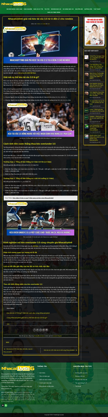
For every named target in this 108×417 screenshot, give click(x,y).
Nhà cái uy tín (38, 9)
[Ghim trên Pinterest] (43, 330)
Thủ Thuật (97, 9)
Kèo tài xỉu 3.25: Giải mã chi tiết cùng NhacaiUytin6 (59, 350)
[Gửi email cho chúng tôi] (2, 405)
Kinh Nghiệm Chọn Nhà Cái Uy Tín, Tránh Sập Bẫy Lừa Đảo (97, 94)
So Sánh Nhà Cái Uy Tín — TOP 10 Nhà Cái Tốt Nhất (97, 102)
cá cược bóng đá (57, 336)
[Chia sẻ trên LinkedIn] (46, 330)
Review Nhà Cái (56, 9)
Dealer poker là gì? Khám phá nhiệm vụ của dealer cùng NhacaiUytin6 (97, 138)
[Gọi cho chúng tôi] (5, 405)
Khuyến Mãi (79, 9)
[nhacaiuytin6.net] (14, 3)
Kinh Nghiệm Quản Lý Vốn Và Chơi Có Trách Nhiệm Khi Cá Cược (96, 85)
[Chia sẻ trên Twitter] (37, 330)
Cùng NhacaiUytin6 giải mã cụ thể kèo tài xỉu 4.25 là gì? (27, 318)
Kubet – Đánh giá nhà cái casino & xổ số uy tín (97, 110)
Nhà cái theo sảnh (54, 12)
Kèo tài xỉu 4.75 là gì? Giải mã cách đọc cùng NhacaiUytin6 (28, 313)
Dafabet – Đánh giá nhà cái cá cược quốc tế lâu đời (97, 118)
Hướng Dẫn (88, 9)
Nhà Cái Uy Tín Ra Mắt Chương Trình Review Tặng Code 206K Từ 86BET (97, 76)
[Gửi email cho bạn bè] (40, 330)
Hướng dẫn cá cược (39, 336)
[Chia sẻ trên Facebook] (34, 330)
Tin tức (47, 9)
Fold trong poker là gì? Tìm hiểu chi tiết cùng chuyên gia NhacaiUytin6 (96, 127)
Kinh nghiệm (28, 9)
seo (49, 23)
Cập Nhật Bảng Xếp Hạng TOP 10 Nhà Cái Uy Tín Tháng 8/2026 (96, 66)
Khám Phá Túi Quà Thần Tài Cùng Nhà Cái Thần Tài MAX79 (97, 57)
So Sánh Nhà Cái (68, 9)
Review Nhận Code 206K (14, 9)
